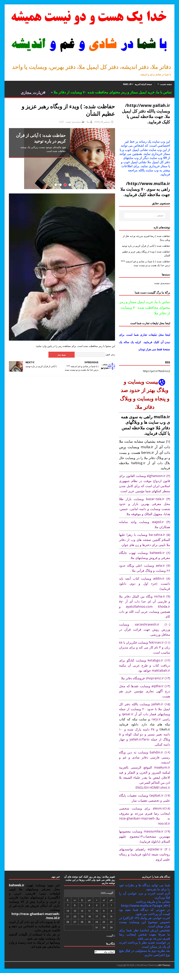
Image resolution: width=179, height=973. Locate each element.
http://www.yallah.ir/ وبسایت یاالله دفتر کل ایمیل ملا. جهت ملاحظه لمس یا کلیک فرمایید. (146, 113)
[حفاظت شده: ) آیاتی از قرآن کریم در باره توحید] (62, 158)
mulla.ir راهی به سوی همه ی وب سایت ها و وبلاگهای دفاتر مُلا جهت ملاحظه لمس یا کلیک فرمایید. (145, 425)
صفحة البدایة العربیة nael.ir (137, 84)
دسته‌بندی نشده (73, 121)
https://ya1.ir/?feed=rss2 (156, 371)
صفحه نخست (166, 84)
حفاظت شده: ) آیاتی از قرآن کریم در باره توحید (146, 245)
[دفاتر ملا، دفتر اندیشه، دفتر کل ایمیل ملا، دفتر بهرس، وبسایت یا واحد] (90, 57)
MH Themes (164, 965)
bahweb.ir (16, 885)
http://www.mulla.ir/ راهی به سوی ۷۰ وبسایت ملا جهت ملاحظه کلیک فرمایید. (145, 188)
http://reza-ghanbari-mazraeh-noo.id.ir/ (36, 916)
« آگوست (110, 935)
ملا (88, 121)
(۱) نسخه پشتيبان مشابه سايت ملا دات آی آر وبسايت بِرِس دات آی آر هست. (144, 447)
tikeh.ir (164, 729)
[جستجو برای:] (145, 216)
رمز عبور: (110, 354)
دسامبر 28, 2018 (102, 121)
